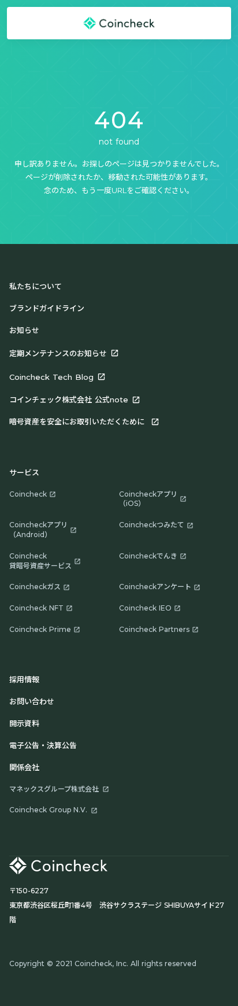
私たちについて (35, 286)
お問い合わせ (31, 701)
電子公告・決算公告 (43, 745)
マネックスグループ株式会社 (54, 789)
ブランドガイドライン (46, 308)
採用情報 (24, 679)
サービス (24, 472)
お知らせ (24, 330)
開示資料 (24, 723)
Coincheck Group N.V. (48, 809)
